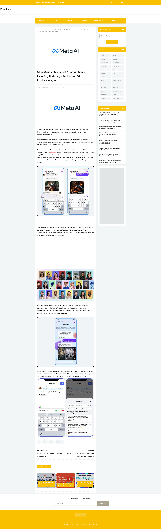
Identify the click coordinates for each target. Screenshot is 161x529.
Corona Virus (104, 63)
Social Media (98, 20)
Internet (103, 84)
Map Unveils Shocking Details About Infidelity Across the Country (110, 161)
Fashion (103, 73)
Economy (103, 66)
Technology (70, 20)
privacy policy (80, 515)
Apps (114, 55)
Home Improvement (118, 80)
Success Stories (117, 91)
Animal (103, 55)
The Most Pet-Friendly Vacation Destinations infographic (108, 155)
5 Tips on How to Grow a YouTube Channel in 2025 (65, 485)
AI (39, 442)
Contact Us (60, 2)
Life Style (115, 84)
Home (38, 2)
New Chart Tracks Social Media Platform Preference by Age (46, 484)
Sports (102, 91)
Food (102, 77)
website (53, 152)
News (56, 20)
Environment (116, 70)
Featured (42, 20)
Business (84, 20)
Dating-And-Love (118, 63)
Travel (114, 94)
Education (116, 66)
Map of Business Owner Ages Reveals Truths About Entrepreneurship (108, 142)
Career (115, 59)
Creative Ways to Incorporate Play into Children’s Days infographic (109, 121)
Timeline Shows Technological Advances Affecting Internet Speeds (108, 134)
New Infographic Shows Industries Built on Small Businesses (109, 149)
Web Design (116, 98)
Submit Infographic (48, 2)
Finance (115, 73)
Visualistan (82, 524)
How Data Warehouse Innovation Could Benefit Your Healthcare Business (109, 114)
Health (113, 20)
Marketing (103, 87)
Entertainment (105, 70)
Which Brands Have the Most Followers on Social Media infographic (84, 484)
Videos (103, 98)
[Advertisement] (65, 251)
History (103, 80)
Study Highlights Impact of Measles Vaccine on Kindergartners (110, 127)
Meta (44, 442)
